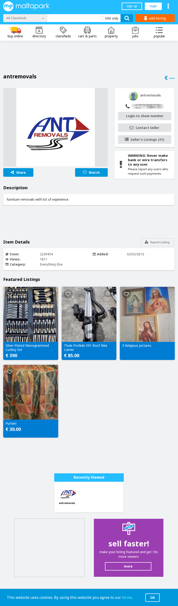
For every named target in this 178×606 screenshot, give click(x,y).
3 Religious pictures (136, 345)
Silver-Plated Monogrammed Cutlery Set (27, 347)
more (128, 566)
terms (127, 597)
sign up (132, 6)
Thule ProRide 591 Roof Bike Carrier (85, 347)
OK (152, 597)
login (153, 6)
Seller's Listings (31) (147, 139)
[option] (55, 127)
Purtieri (11, 423)
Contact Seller (147, 127)
